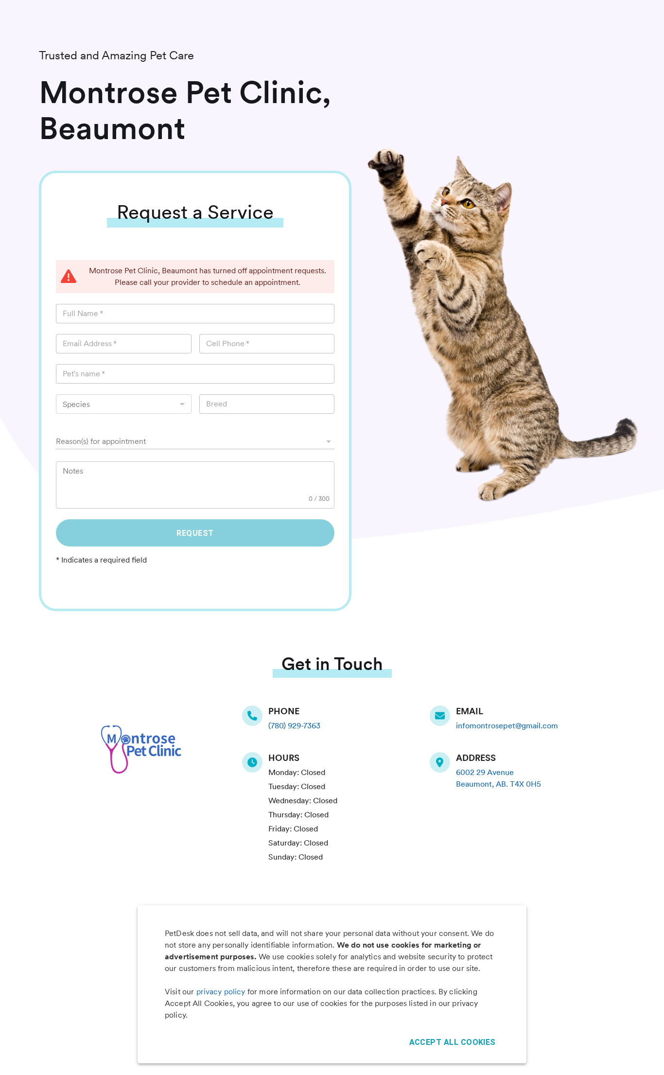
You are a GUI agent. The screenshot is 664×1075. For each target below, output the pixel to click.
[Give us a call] (255, 715)
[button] (195, 441)
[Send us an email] (443, 715)
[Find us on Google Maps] (443, 762)
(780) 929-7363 (294, 725)
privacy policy (220, 991)
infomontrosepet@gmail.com (507, 725)
